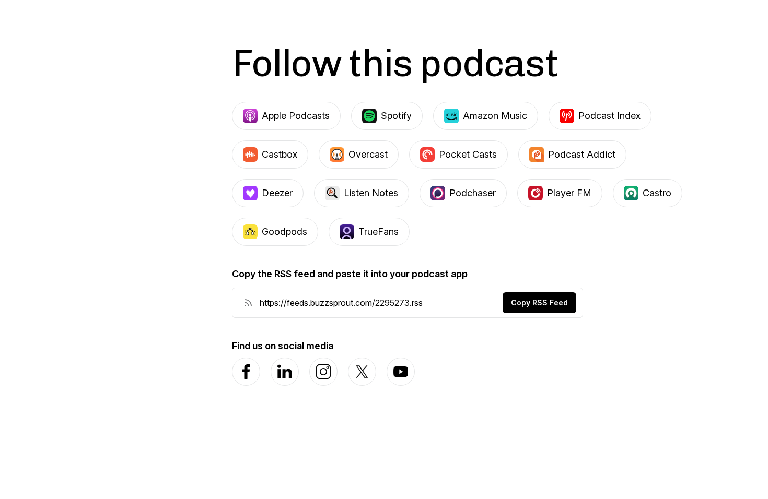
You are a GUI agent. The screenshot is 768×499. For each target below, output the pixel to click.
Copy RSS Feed (539, 302)
